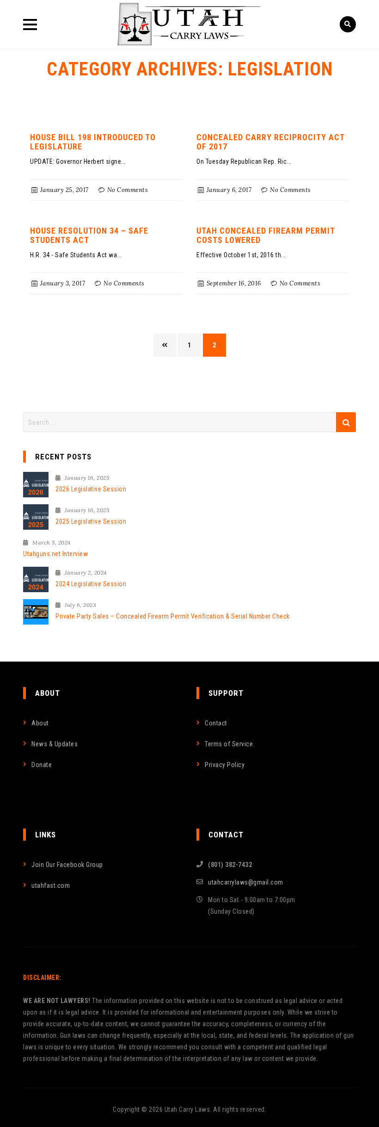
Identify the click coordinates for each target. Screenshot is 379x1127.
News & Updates (54, 744)
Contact (216, 723)
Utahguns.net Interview (55, 553)
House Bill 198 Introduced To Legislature (93, 141)
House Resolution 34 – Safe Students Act (89, 235)
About (40, 723)
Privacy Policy (225, 764)
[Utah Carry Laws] (189, 24)
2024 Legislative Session (90, 584)
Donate (41, 764)
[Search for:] (189, 422)
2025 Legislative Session (90, 521)
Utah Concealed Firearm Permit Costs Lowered (265, 235)
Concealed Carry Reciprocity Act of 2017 (270, 141)
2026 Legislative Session (90, 489)
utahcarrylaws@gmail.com (245, 882)
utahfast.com (50, 885)
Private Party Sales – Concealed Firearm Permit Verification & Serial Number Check (172, 616)
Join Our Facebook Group (67, 864)
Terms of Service (229, 744)
